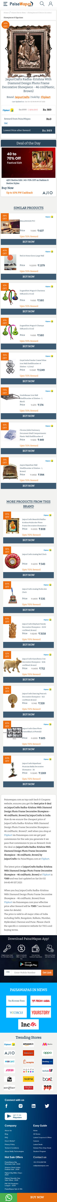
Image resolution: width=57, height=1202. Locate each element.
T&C (6, 123)
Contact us (39, 1157)
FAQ (6, 1137)
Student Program (39, 1151)
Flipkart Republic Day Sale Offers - (12, 1179)
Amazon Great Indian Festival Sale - (12, 1168)
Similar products (29, 208)
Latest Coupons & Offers (42, 1137)
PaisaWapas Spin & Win (13, 1189)
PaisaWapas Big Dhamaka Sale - (12, 1163)
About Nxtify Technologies (14, 1151)
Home (35, 1130)
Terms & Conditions (12, 1148)
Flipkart (46, 97)
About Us (8, 1130)
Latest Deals (37, 1144)
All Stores (36, 1134)
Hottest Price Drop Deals (42, 1148)
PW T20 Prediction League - (11, 1184)
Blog (6, 1134)
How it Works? (10, 1141)
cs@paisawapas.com (41, 1165)
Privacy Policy (10, 1144)
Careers (36, 1141)
